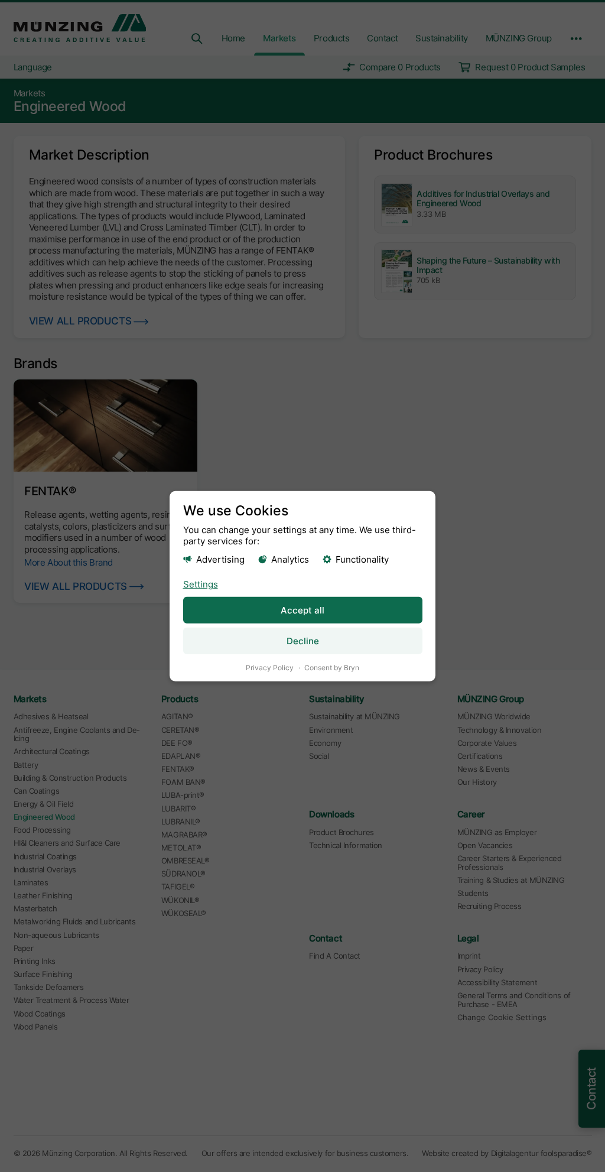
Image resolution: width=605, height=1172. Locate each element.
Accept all (302, 610)
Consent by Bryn (331, 667)
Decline (303, 641)
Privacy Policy (270, 667)
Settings (200, 584)
